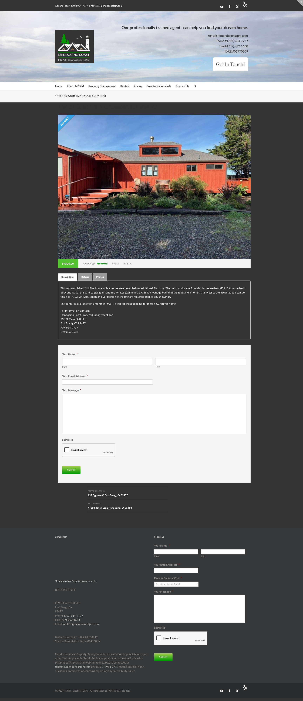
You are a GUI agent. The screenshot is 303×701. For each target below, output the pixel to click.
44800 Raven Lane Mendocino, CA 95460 (110, 505)
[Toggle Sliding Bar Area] (300, 3)
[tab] (67, 277)
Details (85, 276)
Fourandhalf (124, 690)
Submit (71, 469)
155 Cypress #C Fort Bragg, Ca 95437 (108, 493)
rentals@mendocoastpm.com (107, 5)
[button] (195, 86)
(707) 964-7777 (73, 615)
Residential (102, 263)
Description (67, 277)
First (64, 366)
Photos (100, 276)
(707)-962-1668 (70, 619)
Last (158, 366)
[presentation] (180, 638)
